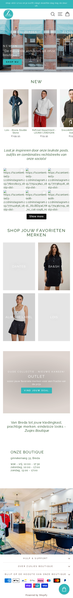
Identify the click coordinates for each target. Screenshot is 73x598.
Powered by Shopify (36, 595)
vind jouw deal (36, 390)
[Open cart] (64, 589)
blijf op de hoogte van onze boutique (35, 574)
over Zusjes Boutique (35, 566)
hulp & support (35, 558)
